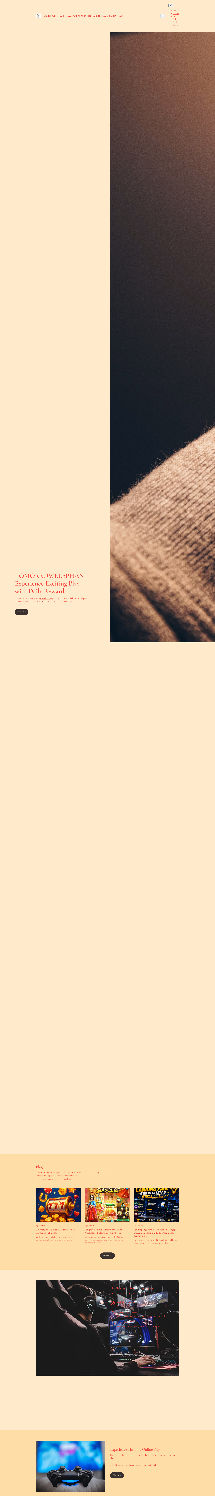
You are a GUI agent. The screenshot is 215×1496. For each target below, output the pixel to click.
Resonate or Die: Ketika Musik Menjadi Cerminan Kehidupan (55, 1231)
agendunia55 (40, 1226)
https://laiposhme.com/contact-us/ (56, 1179)
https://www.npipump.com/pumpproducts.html (135, 1465)
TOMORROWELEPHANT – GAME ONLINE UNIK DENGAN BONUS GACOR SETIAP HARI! (82, 16)
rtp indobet (45, 598)
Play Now (22, 612)
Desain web (138, 1226)
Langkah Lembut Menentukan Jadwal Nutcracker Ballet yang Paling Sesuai (103, 1231)
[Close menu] (170, 5)
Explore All (107, 1255)
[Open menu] (162, 16)
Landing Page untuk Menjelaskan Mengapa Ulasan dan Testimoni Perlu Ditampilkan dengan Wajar (155, 1232)
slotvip (128, 1306)
